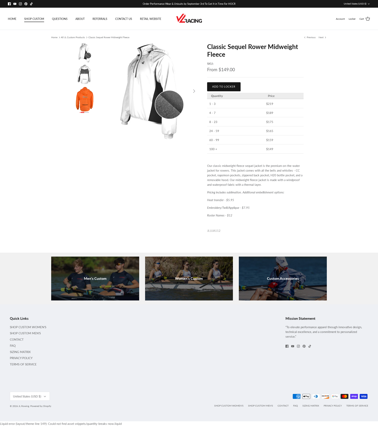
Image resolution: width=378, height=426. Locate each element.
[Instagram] (20, 3)
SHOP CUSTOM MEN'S (25, 333)
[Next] (194, 91)
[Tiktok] (31, 3)
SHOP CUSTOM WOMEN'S (28, 327)
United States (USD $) (355, 3)
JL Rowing (24, 406)
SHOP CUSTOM (34, 18)
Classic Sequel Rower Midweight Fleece (108, 37)
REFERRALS (100, 18)
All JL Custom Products (73, 37)
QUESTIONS (60, 18)
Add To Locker (223, 86)
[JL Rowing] (189, 19)
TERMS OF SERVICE (23, 364)
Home (54, 37)
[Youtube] (14, 3)
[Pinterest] (25, 3)
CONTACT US (123, 18)
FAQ (13, 345)
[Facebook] (9, 3)
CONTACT (17, 339)
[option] (150, 91)
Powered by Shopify (40, 406)
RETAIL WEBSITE (150, 18)
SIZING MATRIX (20, 352)
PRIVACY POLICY (21, 358)
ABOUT (80, 18)
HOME (12, 18)
